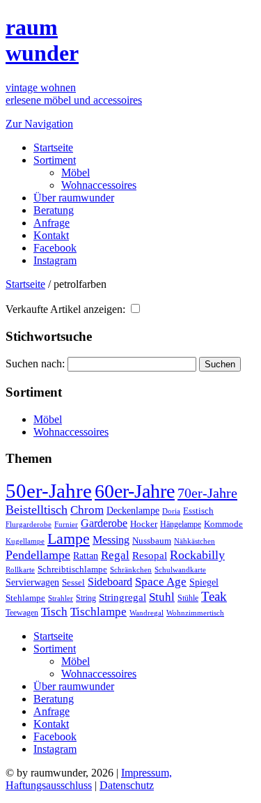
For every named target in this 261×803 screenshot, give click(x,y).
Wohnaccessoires (98, 185)
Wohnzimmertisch (195, 613)
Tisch (54, 611)
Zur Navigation (39, 124)
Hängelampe (180, 524)
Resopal (149, 555)
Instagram (55, 260)
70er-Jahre (207, 492)
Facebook (55, 248)
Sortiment (54, 160)
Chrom (87, 510)
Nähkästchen (194, 541)
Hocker (143, 524)
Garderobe (104, 523)
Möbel (75, 172)
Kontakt (51, 235)
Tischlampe (98, 611)
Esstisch (198, 510)
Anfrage (51, 223)
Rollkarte (20, 570)
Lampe (68, 538)
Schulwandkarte (180, 569)
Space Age (161, 581)
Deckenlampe (132, 510)
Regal (115, 555)
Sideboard (110, 582)
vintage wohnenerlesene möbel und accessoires (74, 94)
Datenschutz (127, 785)
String (86, 598)
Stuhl (162, 597)
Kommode (223, 524)
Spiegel (204, 582)
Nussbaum (151, 541)
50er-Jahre (49, 491)
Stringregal (122, 597)
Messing (111, 540)
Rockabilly (197, 555)
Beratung (53, 210)
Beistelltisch (37, 510)
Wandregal (146, 613)
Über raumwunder (73, 198)
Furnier (66, 524)
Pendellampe (38, 555)
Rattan (85, 555)
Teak (214, 596)
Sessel (73, 582)
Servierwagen (32, 582)
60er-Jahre (135, 491)
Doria (171, 511)
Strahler (60, 598)
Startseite (53, 147)
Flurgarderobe (29, 524)
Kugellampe (25, 541)
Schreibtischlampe (72, 569)
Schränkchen (131, 569)
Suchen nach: (35, 363)
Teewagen (22, 613)
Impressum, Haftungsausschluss (89, 779)
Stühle (187, 598)
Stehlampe (25, 598)
